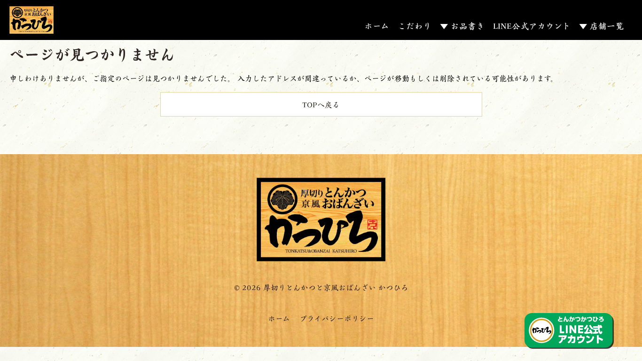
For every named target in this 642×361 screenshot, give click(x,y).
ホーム (376, 25)
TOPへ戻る (321, 104)
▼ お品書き (462, 25)
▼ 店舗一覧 (601, 25)
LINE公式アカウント (532, 25)
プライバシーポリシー (336, 318)
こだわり (414, 25)
